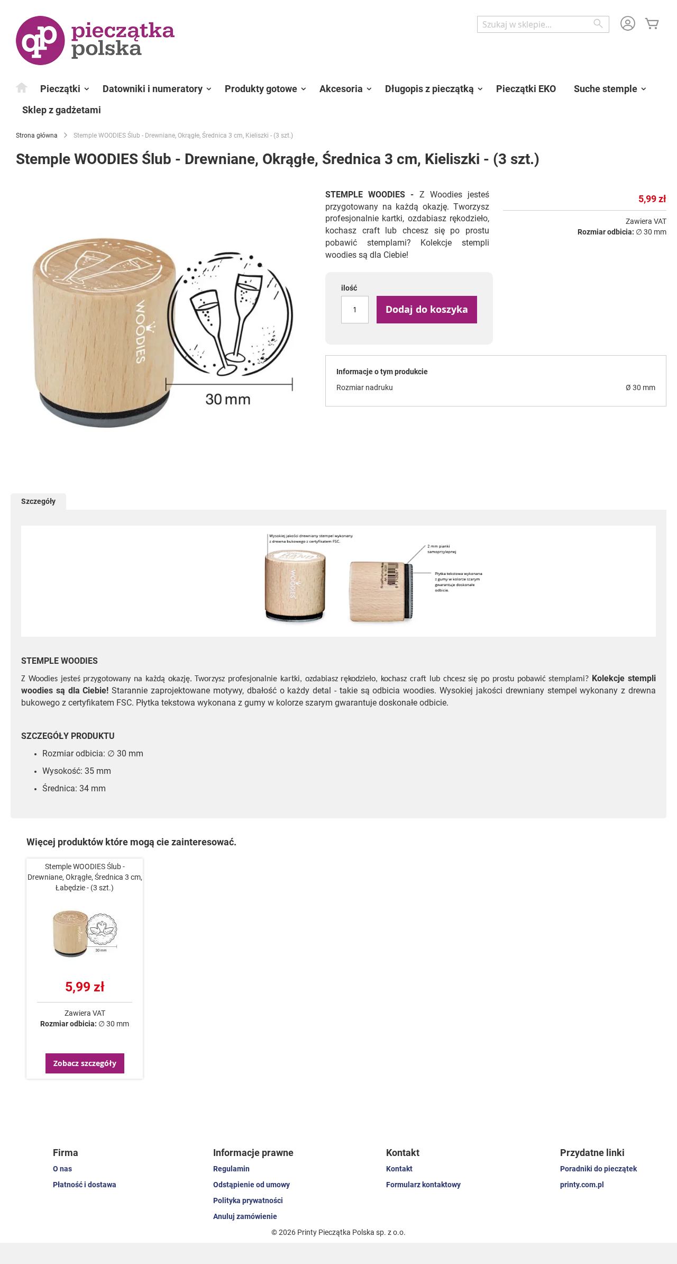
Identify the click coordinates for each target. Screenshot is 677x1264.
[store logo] (95, 40)
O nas (62, 1168)
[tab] (38, 501)
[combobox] (543, 24)
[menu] (338, 99)
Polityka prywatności (248, 1200)
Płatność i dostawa (84, 1184)
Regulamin (231, 1168)
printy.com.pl (582, 1184)
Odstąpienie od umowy (251, 1184)
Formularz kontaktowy (423, 1184)
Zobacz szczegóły (84, 1063)
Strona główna (37, 135)
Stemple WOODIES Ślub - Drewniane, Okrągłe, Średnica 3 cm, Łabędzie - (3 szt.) (85, 877)
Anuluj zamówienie (245, 1216)
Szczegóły (38, 501)
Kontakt (399, 1168)
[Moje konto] (628, 24)
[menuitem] (22, 87)
